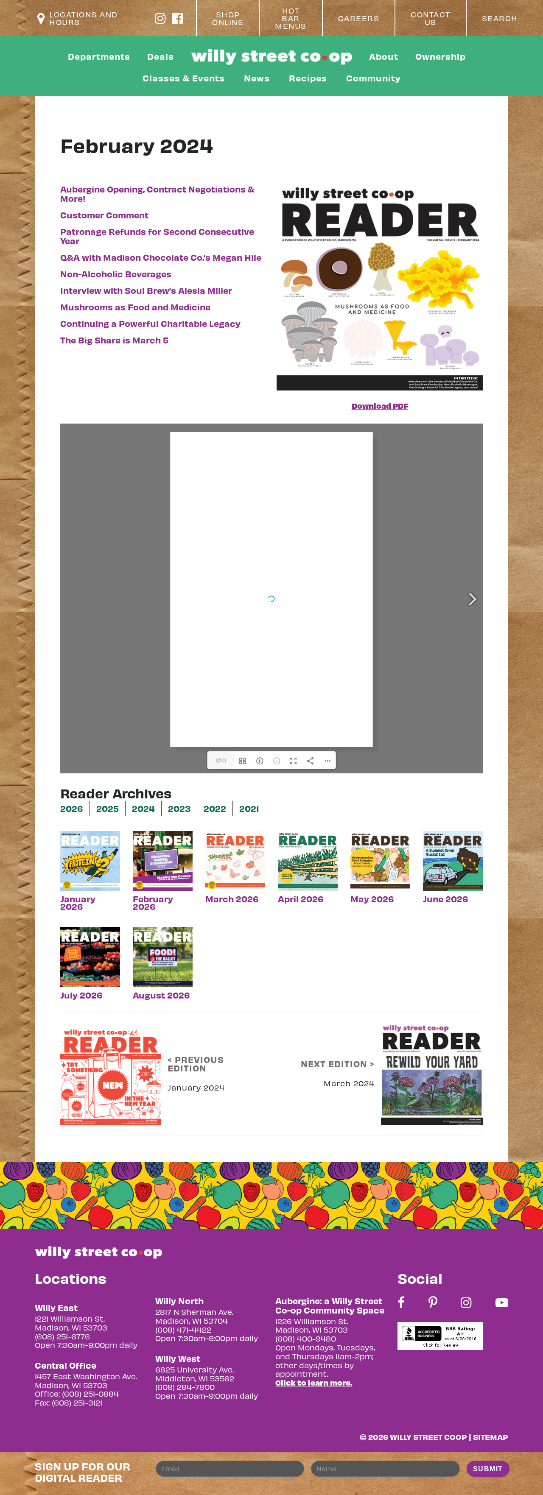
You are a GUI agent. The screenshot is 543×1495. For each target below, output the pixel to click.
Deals (160, 56)
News (257, 78)
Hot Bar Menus (291, 18)
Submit (488, 1469)
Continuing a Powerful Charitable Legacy (150, 323)
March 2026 (232, 898)
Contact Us (431, 18)
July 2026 (81, 994)
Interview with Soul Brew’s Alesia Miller (146, 290)
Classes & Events (184, 78)
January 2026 (77, 901)
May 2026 (372, 898)
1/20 (221, 760)
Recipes (308, 78)
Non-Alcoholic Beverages (115, 274)
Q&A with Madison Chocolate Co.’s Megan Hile (160, 257)
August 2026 (161, 994)
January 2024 (196, 1087)
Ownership (440, 56)
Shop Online (228, 18)
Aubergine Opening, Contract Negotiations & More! (157, 193)
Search (500, 18)
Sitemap (490, 1437)
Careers (359, 18)
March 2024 (349, 1083)
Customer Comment (104, 215)
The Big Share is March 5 (114, 340)
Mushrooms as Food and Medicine (135, 307)
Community (373, 78)
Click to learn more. (313, 1382)
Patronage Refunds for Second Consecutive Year (157, 236)
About (383, 56)
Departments (99, 56)
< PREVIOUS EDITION (196, 1063)
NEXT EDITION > (338, 1064)
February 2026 (153, 901)
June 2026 (445, 898)
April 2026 (301, 898)
